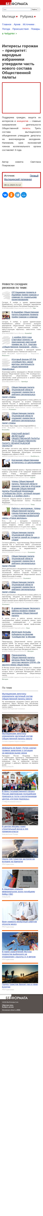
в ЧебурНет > (9, 33)
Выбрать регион (8, 1007)
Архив (17, 24)
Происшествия (20, 29)
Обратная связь (7, 1005)
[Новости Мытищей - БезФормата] (14, 3)
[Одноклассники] (11, 195)
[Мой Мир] (24, 195)
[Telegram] (17, 195)
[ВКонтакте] (5, 195)
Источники (28, 24)
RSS (18, 1010)
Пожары (35, 29)
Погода (6, 29)
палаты (26, 128)
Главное (6, 24)
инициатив (22, 121)
